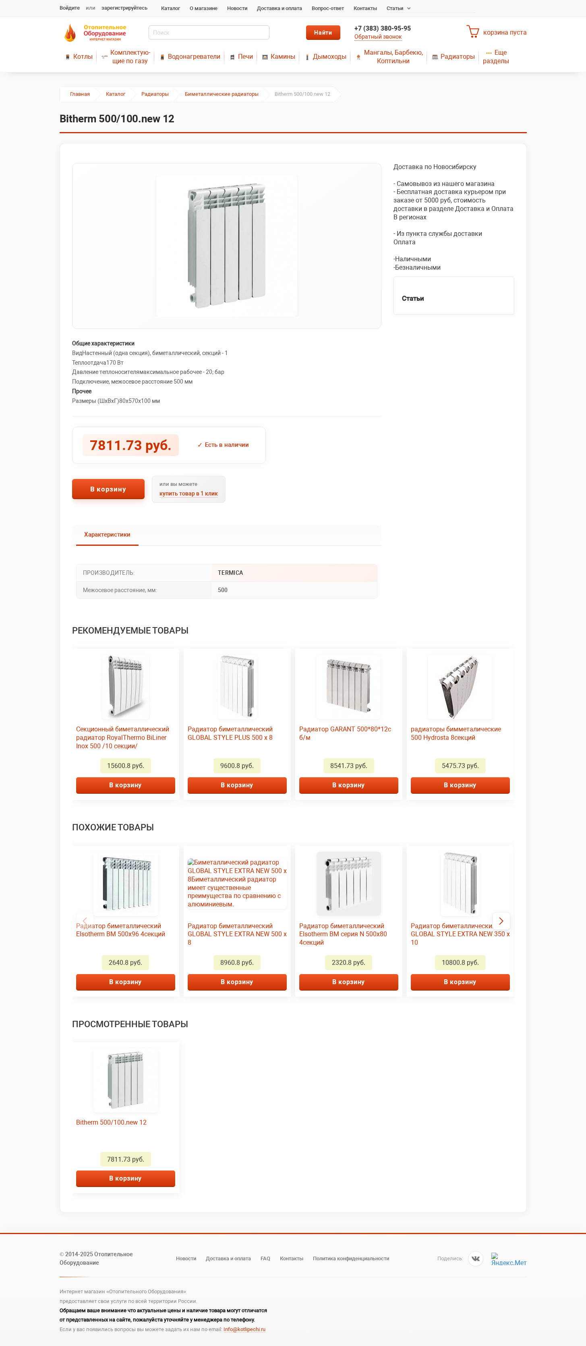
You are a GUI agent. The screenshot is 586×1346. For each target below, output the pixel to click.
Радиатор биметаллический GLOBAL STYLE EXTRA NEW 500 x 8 (237, 934)
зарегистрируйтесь (124, 8)
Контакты (365, 8)
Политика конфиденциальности (351, 1258)
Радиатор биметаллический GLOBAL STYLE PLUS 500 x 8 (230, 733)
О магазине (203, 8)
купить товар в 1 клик (188, 493)
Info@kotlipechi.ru (244, 1329)
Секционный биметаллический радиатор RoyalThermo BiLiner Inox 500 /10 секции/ (122, 737)
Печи (245, 56)
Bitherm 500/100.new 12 (111, 1122)
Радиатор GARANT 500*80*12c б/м (345, 733)
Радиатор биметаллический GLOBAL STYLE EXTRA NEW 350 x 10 (460, 934)
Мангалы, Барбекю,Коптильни (393, 57)
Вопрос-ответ (328, 8)
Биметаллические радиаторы (222, 94)
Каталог (170, 8)
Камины (283, 56)
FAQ (265, 1258)
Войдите (70, 8)
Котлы (83, 56)
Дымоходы (329, 56)
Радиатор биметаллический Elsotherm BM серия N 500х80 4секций (343, 934)
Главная (80, 94)
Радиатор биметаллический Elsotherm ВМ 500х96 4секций (120, 930)
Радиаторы (458, 56)
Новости (237, 8)
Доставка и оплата (279, 8)
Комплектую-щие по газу (130, 57)
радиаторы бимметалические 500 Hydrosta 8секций (456, 733)
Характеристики (107, 534)
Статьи (395, 8)
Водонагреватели (194, 56)
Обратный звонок (378, 36)
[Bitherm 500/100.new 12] (227, 245)
